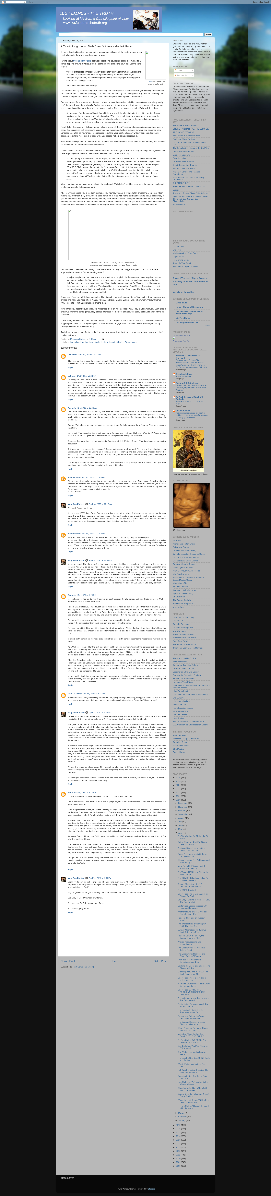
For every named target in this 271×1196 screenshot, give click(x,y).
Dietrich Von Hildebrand (183, 151)
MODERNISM (179, 205)
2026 (178, 778)
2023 (178, 789)
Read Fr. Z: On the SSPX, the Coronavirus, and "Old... (191, 937)
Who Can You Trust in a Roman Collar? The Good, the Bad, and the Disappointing (190, 199)
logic (103, 342)
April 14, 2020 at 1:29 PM (85, 595)
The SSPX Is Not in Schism (185, 125)
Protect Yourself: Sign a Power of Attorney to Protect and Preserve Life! (190, 281)
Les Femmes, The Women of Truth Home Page (189, 312)
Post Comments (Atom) (83, 967)
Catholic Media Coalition (183, 292)
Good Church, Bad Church (185, 165)
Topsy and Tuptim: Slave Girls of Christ (190, 193)
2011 (178, 1155)
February (182, 1117)
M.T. (70, 376)
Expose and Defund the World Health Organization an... (191, 1017)
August (181, 818)
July (180, 822)
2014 (178, 1144)
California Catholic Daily (183, 617)
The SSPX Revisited (187, 890)
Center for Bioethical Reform (185, 665)
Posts (179, 70)
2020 (178, 800)
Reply (70, 368)
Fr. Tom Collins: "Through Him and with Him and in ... (193, 1107)
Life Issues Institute (181, 701)
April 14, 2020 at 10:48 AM (85, 408)
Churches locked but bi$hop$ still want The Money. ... (192, 1089)
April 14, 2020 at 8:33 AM (89, 355)
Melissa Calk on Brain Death (185, 253)
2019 (178, 1125)
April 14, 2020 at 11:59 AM (93, 534)
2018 (178, 1129)
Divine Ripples (183, 411)
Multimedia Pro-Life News (184, 638)
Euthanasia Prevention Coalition (187, 675)
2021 (178, 796)
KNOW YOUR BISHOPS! (184, 168)
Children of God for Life (183, 668)
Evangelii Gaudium (181, 155)
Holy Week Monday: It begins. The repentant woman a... (193, 1071)
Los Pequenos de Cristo (187, 322)
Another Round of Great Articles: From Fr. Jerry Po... (192, 913)
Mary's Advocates (181, 574)
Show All (207, 325)
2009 (178, 1162)
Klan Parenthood (180, 691)
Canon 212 (178, 621)
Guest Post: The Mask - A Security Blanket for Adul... (193, 895)
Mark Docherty (75, 694)
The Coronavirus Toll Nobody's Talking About (191, 949)
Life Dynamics (179, 698)
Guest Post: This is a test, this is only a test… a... (192, 979)
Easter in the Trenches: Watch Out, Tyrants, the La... (193, 1005)
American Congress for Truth (186, 739)
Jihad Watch (178, 749)
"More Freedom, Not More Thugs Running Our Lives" (192, 1029)
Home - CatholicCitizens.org (189, 307)
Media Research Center (183, 634)
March (181, 1113)
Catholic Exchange (181, 624)
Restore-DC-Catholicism (187, 383)
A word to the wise (183, 376)
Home (114, 961)
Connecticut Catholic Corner (185, 561)
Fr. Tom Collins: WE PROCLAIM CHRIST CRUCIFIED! (192, 1041)
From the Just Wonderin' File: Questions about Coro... (191, 961)
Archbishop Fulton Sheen (184, 544)
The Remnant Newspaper (184, 644)
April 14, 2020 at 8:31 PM (100, 878)
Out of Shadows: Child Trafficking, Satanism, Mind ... (193, 843)
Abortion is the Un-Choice (184, 658)
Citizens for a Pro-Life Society (186, 672)
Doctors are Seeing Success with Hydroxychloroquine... (192, 907)
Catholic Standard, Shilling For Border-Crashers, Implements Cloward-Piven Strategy (191, 387)
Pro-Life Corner (180, 715)
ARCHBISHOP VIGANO (183, 132)
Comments (181, 75)
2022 (178, 792)
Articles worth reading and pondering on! (189, 943)
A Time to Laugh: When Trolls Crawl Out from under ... (194, 985)
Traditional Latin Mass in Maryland (188, 648)
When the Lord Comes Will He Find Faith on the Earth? (193, 1101)
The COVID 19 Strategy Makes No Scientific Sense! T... (193, 879)
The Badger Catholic (182, 600)
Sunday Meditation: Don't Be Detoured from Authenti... (190, 885)
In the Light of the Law (183, 568)
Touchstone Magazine (183, 604)
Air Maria (177, 540)
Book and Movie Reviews (184, 139)
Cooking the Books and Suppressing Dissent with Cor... (194, 967)
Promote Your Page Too (181, 341)
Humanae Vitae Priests (183, 682)
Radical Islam (179, 752)
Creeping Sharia (180, 742)
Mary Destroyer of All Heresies (186, 571)
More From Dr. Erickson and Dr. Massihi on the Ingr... (192, 867)
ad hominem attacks (91, 342)
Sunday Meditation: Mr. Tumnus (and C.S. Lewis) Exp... (192, 931)
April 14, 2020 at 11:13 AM (100, 504)
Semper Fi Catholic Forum (184, 590)
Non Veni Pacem (180, 587)
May (180, 829)
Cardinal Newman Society (184, 551)
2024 (178, 785)
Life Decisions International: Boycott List (190, 694)
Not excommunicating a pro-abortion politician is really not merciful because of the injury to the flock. (192, 415)
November (183, 807)
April (180, 833)
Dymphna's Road (184, 374)
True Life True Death (182, 263)
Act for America (179, 735)
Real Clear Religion (181, 641)
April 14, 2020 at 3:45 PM (93, 694)
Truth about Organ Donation (185, 267)
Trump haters (131, 342)
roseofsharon (74, 477)
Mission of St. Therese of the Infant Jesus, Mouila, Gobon (188, 579)
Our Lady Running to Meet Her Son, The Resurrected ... (194, 901)
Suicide (176, 190)
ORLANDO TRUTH (181, 183)
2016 (178, 1136)
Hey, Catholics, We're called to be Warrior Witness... (193, 1083)
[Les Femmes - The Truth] (174, 338)
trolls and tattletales (82, 61)
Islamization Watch (181, 746)
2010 (178, 1158)
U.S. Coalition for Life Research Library (190, 725)
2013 (178, 1147)
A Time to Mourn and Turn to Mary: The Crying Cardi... (193, 999)
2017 (178, 1133)
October (182, 811)
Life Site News (179, 631)
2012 (178, 1151)
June (180, 825)
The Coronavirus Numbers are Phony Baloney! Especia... (191, 955)
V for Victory (178, 607)
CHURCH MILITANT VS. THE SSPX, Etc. (191, 129)
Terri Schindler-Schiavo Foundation (188, 721)
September (183, 814)
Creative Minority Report (184, 564)
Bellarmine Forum (181, 547)
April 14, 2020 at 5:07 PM (100, 712)
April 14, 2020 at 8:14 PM (85, 792)
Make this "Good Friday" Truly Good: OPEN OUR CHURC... (192, 1035)
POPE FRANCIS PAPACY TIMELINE (189, 186)
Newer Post (68, 961)
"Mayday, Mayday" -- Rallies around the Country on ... (194, 861)
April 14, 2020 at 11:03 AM (93, 477)
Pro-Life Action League (183, 708)
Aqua (70, 408)
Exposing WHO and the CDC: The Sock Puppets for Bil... (193, 973)
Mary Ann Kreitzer (76, 504)
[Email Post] (103, 339)
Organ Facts (178, 257)
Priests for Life (179, 705)
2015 (178, 1140)
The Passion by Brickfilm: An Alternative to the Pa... (190, 1011)
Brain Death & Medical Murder (186, 136)
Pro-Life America (180, 711)
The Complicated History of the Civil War (191, 148)
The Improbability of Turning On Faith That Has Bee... (192, 925)
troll (150, 81)
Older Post (160, 961)
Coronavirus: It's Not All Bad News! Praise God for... (193, 1095)
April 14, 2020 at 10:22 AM (84, 376)
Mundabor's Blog (180, 583)
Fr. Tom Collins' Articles (183, 162)
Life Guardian (179, 246)
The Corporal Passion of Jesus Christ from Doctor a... (191, 1023)
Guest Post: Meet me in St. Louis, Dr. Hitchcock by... (193, 855)
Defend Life (181, 303)
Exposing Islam (179, 158)
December (183, 803)
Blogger (151, 1189)
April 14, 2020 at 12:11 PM (100, 560)
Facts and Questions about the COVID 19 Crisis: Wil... (191, 849)
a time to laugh (74, 342)
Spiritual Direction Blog (183, 593)
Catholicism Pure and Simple (186, 557)
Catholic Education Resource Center (189, 554)
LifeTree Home (183, 318)
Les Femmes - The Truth (181, 335)
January (182, 1120)
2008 (178, 1166)
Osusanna (72, 355)
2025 (178, 781)
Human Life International (184, 679)
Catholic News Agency (183, 628)
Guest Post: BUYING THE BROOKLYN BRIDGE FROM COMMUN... (191, 992)
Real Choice (178, 718)
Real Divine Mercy (181, 260)
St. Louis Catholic (180, 597)
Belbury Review (180, 662)
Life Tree (177, 250)
